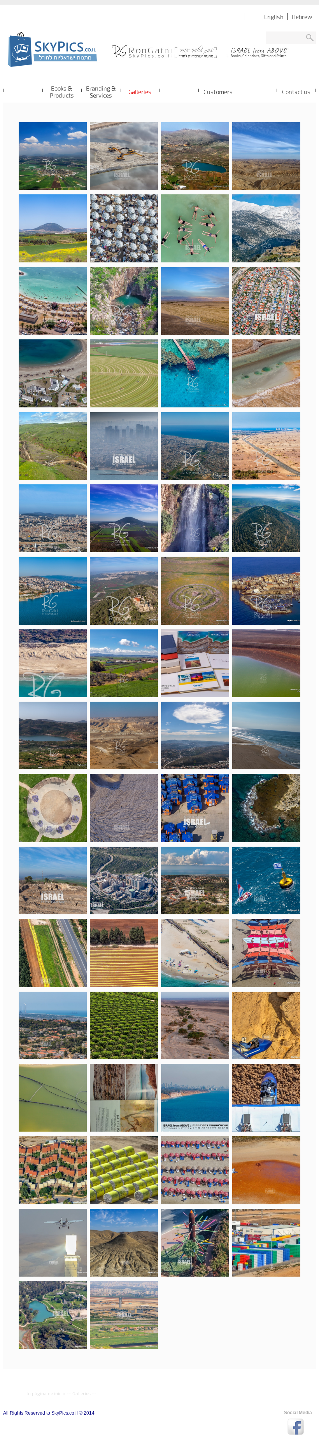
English (274, 16)
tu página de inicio (45, 1393)
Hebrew (302, 16)
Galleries (81, 1393)
